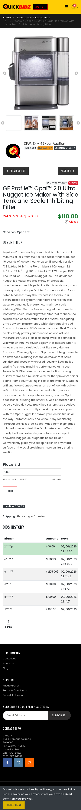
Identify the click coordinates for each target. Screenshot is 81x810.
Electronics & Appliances (33, 17)
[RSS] (29, 762)
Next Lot (66, 171)
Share (8, 626)
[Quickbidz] (17, 7)
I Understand (14, 805)
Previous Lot (17, 171)
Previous (5, 73)
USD (7, 472)
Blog (5, 668)
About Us (8, 663)
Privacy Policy (11, 685)
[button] (74, 6)
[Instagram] (18, 762)
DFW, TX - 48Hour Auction (44, 143)
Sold (10, 491)
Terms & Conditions (15, 690)
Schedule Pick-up (13, 695)
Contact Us (9, 658)
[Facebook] (7, 762)
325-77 (12, 753)
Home (7, 17)
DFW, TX (39, 6)
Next (76, 73)
